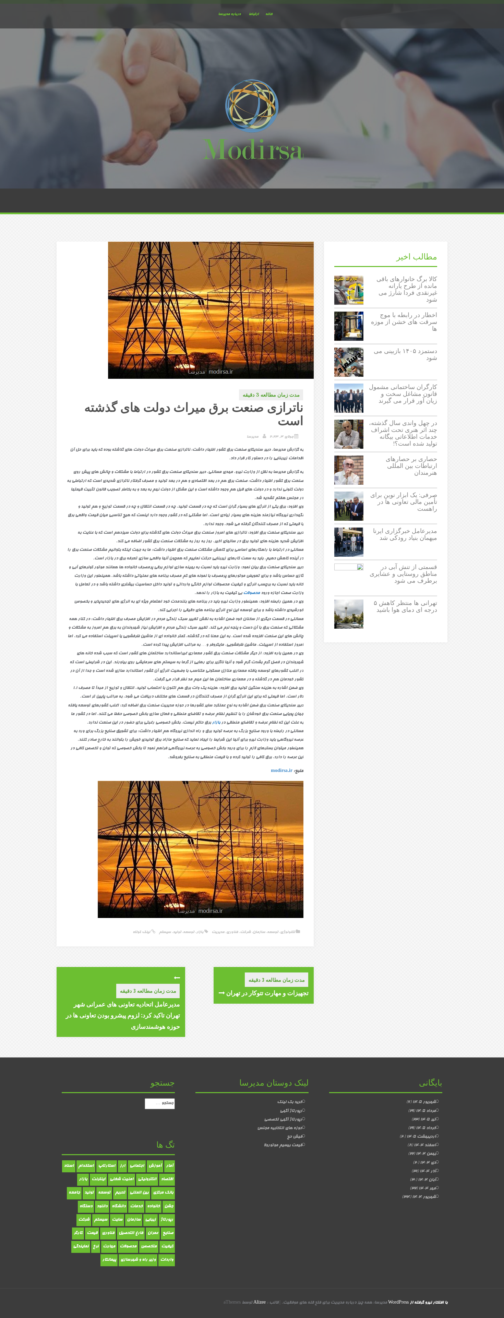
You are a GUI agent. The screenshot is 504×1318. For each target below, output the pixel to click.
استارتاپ (106, 1166)
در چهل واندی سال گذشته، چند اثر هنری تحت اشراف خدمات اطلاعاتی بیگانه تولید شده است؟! (403, 433)
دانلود (102, 1206)
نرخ (95, 1246)
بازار (216, 723)
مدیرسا (252, 437)
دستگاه (86, 1206)
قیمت (92, 1233)
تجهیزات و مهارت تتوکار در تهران (267, 993)
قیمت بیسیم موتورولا (283, 1145)
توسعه (272, 932)
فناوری (232, 932)
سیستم (165, 932)
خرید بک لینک (289, 1102)
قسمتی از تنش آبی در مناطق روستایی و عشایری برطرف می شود (403, 573)
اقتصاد (167, 1179)
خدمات (136, 1206)
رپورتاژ (166, 1220)
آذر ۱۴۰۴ (428, 1171)
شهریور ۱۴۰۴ (424, 1197)
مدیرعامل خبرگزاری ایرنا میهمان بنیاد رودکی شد (405, 534)
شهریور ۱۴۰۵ (424, 1102)
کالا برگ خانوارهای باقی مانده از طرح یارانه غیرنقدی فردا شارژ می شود (406, 289)
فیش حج (294, 1137)
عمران (152, 1233)
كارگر (78, 1233)
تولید (177, 932)
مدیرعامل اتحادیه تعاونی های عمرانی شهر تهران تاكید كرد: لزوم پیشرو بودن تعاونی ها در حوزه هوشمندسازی (123, 1015)
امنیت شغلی (121, 1179)
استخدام (86, 1166)
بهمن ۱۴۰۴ (426, 1154)
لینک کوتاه (142, 932)
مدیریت (218, 932)
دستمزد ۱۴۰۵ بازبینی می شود (405, 354)
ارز (122, 1166)
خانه (268, 14)
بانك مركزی (163, 1192)
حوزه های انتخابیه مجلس (279, 1128)
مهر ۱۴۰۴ (427, 1188)
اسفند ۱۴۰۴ (425, 1145)
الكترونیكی (147, 1179)
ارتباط (254, 14)
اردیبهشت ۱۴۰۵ (421, 1137)
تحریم (120, 1192)
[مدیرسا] (252, 121)
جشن (168, 1206)
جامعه (74, 1192)
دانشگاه (118, 1206)
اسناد (69, 1166)
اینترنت (98, 1179)
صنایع (168, 1233)
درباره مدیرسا (229, 14)
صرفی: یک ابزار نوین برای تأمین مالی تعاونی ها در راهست (403, 501)
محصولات (251, 593)
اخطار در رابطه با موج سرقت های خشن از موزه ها (404, 321)
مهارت (109, 1246)
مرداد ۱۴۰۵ (426, 1111)
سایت (117, 1220)
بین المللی (139, 1192)
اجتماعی (137, 1166)
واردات (166, 1260)
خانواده (153, 1206)
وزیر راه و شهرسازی (138, 1260)
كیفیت (167, 1246)
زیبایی (150, 1220)
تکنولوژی (287, 932)
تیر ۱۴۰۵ (428, 1119)
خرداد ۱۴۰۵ (426, 1128)
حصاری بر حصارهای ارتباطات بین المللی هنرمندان (411, 465)
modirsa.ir (281, 771)
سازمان (259, 932)
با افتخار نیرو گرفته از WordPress (417, 1303)
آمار (169, 1166)
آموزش (154, 1166)
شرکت (245, 932)
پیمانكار (109, 1260)
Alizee (259, 1303)
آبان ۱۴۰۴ (427, 1180)
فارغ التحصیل (131, 1233)
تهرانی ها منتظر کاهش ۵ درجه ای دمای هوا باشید (405, 606)
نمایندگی (80, 1246)
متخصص (149, 1246)
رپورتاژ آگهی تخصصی (283, 1119)
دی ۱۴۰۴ (428, 1163)
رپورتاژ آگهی (291, 1111)
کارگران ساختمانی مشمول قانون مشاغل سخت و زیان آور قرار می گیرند (403, 393)
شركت (83, 1220)
